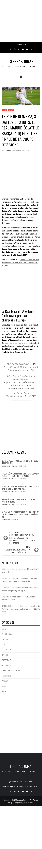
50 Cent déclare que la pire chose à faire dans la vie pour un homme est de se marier (20, 474)
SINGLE (5, 686)
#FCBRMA (26, 385)
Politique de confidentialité (27, 787)
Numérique (6, 676)
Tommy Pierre (10, 150)
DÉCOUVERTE (7, 649)
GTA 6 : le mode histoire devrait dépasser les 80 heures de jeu (20, 462)
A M (5, 520)
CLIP (3, 644)
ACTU (4, 110)
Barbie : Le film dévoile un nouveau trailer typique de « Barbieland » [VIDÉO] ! (20, 262)
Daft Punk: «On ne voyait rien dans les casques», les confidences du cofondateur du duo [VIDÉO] (22, 538)
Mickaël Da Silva (9, 466)
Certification (7, 634)
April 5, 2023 (30, 396)
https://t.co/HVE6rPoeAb (15, 382)
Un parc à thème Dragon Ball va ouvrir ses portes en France (18, 500)
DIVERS (5, 655)
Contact (28, 782)
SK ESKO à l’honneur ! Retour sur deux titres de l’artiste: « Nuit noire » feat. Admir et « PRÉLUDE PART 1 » (20, 514)
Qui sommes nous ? (16, 782)
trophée (29, 337)
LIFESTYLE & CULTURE (11, 670)
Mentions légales (8, 787)
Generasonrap (21, 61)
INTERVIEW (6, 665)
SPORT (11, 110)
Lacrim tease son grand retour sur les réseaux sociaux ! (19, 550)
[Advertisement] (21, 21)
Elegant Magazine (15, 803)
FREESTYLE (6, 660)
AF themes (29, 803)
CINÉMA (5, 639)
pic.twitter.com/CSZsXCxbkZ (21, 388)
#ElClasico (17, 385)
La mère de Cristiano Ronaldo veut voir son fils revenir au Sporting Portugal (20, 487)
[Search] (36, 76)
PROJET (5, 681)
